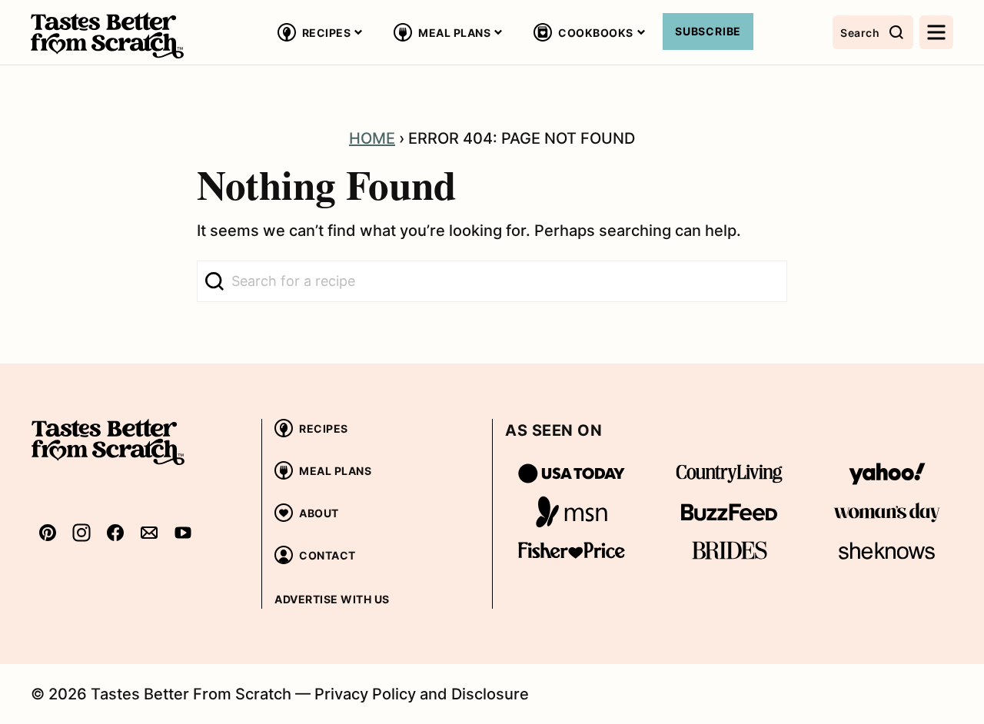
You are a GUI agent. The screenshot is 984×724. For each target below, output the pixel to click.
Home (372, 138)
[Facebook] (115, 532)
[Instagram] (81, 532)
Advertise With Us (332, 599)
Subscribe (708, 31)
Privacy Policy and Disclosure (421, 694)
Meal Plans (454, 32)
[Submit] (214, 281)
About (319, 513)
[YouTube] (183, 532)
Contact (327, 555)
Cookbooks (595, 32)
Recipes (326, 32)
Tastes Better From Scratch (107, 35)
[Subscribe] (149, 532)
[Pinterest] (48, 532)
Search (859, 32)
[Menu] (936, 32)
